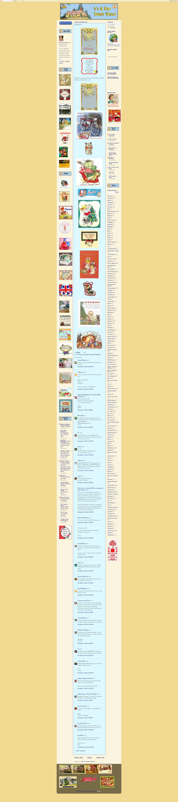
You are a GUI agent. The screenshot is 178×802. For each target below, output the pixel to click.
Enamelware (111, 310)
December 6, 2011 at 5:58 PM (85, 512)
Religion (109, 450)
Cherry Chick (112, 139)
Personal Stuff (111, 430)
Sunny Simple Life (83, 576)
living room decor (112, 396)
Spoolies (109, 469)
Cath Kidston (111, 254)
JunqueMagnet (82, 360)
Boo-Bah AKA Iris (82, 723)
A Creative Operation (112, 135)
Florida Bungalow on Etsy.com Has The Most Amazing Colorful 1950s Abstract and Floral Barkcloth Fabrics (66, 467)
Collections (110, 278)
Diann (79, 562)
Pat (78, 649)
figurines (109, 321)
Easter (109, 305)
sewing (109, 464)
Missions (109, 409)
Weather (109, 524)
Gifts (108, 343)
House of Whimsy (111, 158)
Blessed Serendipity (83, 630)
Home (89, 758)
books (108, 233)
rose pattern (110, 456)
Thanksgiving (111, 492)
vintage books (111, 516)
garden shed (110, 338)
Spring (109, 471)
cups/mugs (110, 301)
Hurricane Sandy (112, 380)
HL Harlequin (111, 360)
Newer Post (78, 758)
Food (108, 325)
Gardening (110, 341)
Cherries (109, 261)
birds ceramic (111, 220)
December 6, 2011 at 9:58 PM (85, 612)
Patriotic (109, 428)
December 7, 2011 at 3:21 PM (85, 718)
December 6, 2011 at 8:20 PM (85, 557)
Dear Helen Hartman (64, 431)
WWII (109, 533)
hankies (109, 353)
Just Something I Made (113, 163)
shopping (110, 467)
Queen (109, 445)
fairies (109, 316)
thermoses (110, 496)
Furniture (110, 334)
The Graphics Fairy (64, 505)
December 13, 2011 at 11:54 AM (86, 747)
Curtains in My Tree (83, 600)
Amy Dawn (110, 198)
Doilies (109, 303)
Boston (109, 235)
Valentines (110, 509)
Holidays (109, 362)
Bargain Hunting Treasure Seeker (65, 425)
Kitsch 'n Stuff (65, 461)
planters (109, 437)
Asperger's (110, 202)
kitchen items (111, 388)
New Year (110, 418)
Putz (108, 443)
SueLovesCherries (65, 42)
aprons (109, 200)
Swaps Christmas (112, 481)
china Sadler (111, 269)
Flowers (109, 323)
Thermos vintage (112, 494)
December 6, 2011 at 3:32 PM (85, 410)
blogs (108, 229)
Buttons (109, 244)
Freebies (109, 332)
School (109, 460)
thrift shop (110, 498)
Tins (108, 500)
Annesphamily (82, 618)
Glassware (110, 347)
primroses (110, 441)
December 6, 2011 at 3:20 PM (85, 389)
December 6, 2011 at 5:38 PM (85, 482)
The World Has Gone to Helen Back (65, 434)
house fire (110, 374)
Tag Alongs (110, 487)
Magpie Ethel (64, 482)
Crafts (109, 299)
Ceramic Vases (111, 259)
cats (108, 256)
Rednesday (97, 354)
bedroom (109, 213)
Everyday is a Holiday (113, 148)
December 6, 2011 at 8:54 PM (85, 583)
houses (109, 378)
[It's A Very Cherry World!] (113, 41)
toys (108, 505)
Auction (109, 204)
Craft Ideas (110, 294)
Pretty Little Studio (64, 490)
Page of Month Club (113, 422)
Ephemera (110, 312)
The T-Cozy (64, 512)
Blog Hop (109, 224)
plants (109, 439)
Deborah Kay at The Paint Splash (87, 694)
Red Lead (111, 172)
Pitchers (109, 434)
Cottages (109, 290)
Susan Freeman (82, 706)
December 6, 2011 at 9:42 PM (85, 595)
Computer (110, 280)
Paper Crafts (110, 426)
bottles (109, 237)
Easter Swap (110, 308)
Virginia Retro (65, 519)
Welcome (110, 526)
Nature (109, 415)
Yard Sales (110, 535)
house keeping (111, 376)
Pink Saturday (111, 432)
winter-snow (110, 530)
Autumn (109, 207)
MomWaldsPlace (82, 588)
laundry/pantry (112, 390)
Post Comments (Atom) (88, 761)
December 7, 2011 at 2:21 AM (85, 655)
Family (109, 319)
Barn (108, 209)
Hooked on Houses (65, 451)
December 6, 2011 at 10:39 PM (86, 624)
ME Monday (111, 400)
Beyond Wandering (83, 517)
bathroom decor (111, 211)
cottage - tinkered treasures (114, 144)
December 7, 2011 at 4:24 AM (85, 673)
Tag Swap (110, 489)
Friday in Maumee (66, 426)
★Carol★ (80, 415)
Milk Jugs (110, 404)
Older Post (100, 758)
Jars (108, 384)
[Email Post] (84, 352)
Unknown (80, 372)
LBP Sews (63, 475)
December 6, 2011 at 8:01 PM (85, 538)
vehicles (109, 511)
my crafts (110, 411)
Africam (109, 196)
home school (110, 364)
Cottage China (111, 282)
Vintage (109, 514)
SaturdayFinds (65, 497)
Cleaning (110, 275)
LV (78, 433)
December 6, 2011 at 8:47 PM (85, 571)
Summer (109, 479)
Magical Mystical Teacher (85, 678)
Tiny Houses (110, 503)
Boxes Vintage (111, 242)
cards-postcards (111, 248)
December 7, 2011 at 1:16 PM (85, 700)
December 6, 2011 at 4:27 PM (85, 441)
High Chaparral (111, 355)
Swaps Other (111, 485)
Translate (112, 27)
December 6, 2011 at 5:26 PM (85, 470)
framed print (111, 330)
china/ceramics (111, 271)
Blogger (99, 791)
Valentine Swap (111, 507)
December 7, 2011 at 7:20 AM (85, 688)
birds (108, 218)
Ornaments (110, 420)
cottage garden (111, 288)
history (109, 357)
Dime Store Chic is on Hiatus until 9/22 (65, 445)
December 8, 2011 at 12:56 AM (86, 730)
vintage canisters (112, 518)
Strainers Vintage (112, 475)
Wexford (109, 528)
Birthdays (110, 222)
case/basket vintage (112, 251)
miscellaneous (111, 407)
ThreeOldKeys (82, 543)
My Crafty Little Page (114, 168)
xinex (79, 476)
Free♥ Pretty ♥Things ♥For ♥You (112, 154)
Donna (79, 446)
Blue (108, 231)
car (108, 246)
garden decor (111, 336)
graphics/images (89, 354)
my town (110, 413)
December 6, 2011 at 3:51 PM (85, 427)
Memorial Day (111, 402)
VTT (108, 522)
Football (109, 327)
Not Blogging (64, 520)
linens (109, 394)
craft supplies (111, 297)
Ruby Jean (80, 460)
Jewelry (109, 386)
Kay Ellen (80, 735)
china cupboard (111, 263)
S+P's (108, 458)
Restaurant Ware (112, 452)
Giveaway (110, 345)
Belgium (109, 215)
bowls (109, 240)
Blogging (109, 226)
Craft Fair (110, 292)
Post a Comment (80, 751)
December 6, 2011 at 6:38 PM (85, 522)
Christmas (81, 354)
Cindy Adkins (81, 661)
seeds (108, 462)
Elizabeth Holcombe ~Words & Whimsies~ (66, 441)
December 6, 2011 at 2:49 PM (85, 366)
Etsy (108, 314)
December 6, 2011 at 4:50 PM (85, 455)
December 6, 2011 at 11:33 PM (85, 643)
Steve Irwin (110, 473)
